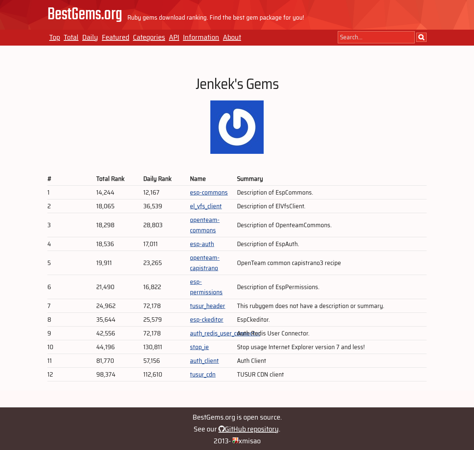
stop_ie (199, 347)
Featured (115, 37)
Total (71, 37)
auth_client (204, 360)
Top (54, 37)
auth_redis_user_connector (225, 333)
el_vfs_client (206, 206)
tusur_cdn (203, 374)
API (174, 37)
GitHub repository (252, 429)
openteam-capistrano (205, 262)
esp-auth (202, 244)
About (232, 37)
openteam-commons (205, 225)
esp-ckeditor (206, 319)
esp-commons (209, 192)
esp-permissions (206, 287)
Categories (149, 37)
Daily (90, 37)
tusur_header (207, 306)
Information (201, 37)
